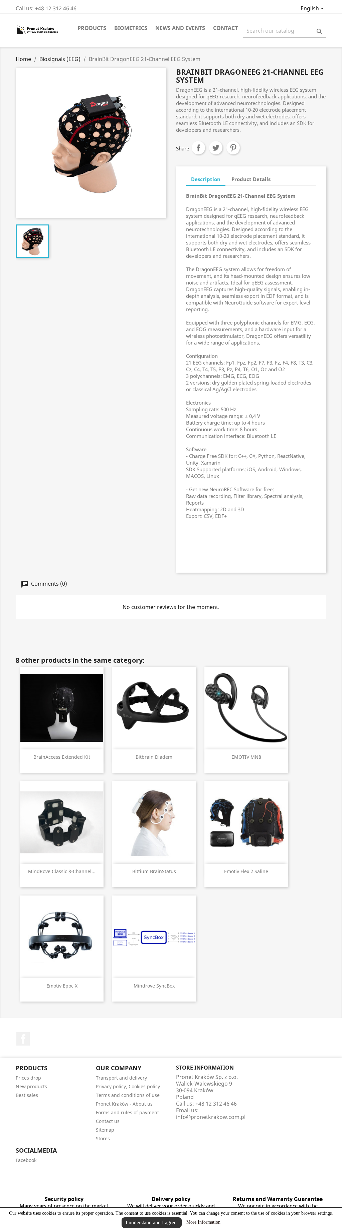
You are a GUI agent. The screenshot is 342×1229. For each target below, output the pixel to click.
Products (91, 28)
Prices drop (28, 1078)
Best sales (27, 1095)
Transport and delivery (121, 1078)
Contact (225, 28)
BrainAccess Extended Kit (61, 757)
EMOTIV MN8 (246, 757)
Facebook (23, 1039)
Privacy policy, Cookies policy (128, 1086)
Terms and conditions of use (128, 1095)
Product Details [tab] (251, 179)
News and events (180, 28)
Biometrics (130, 28)
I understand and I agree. (152, 1222)
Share (198, 147)
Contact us (108, 1121)
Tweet (215, 147)
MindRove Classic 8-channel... (62, 871)
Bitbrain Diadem (154, 757)
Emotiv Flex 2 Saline (246, 871)
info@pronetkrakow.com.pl (210, 1117)
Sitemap (105, 1130)
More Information (203, 1222)
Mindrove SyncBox (154, 986)
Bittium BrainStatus (154, 871)
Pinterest (233, 147)
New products (31, 1086)
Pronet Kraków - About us (124, 1104)
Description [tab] (205, 179)
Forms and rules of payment (127, 1112)
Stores (103, 1138)
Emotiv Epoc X (61, 986)
